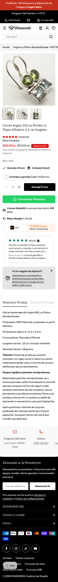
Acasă (6, 47)
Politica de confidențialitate (29, 498)
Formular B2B (34, 569)
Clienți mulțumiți (25, 558)
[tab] (15, 303)
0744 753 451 (41, 443)
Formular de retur (35, 563)
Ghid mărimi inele (13, 569)
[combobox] (29, 37)
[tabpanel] (29, 366)
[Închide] (51, 271)
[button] (10, 136)
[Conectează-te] (47, 28)
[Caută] (51, 37)
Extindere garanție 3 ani (30, 176)
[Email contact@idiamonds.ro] (28, 20)
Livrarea (20, 149)
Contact (7, 558)
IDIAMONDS (18, 576)
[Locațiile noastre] (41, 28)
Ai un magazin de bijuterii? (27, 271)
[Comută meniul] (4, 28)
